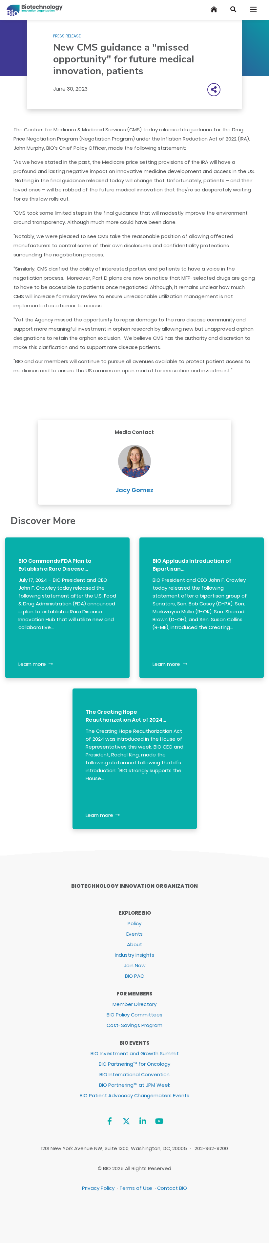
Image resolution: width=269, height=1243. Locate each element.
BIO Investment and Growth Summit (135, 1053)
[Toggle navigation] (254, 9)
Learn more (32, 664)
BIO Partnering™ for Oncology (134, 1063)
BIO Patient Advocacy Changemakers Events (134, 1095)
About (134, 944)
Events (134, 933)
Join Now (135, 965)
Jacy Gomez (134, 490)
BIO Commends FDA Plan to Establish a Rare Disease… (55, 565)
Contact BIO (172, 1188)
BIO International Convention (134, 1074)
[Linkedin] (142, 1121)
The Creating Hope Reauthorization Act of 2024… (126, 716)
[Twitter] (126, 1121)
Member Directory (134, 1004)
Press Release (67, 36)
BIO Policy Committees (134, 1014)
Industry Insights (134, 954)
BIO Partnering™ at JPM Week (134, 1084)
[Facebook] (109, 1121)
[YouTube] (159, 1121)
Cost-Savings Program (134, 1025)
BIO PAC (134, 975)
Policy (134, 923)
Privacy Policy (98, 1188)
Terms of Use (135, 1188)
